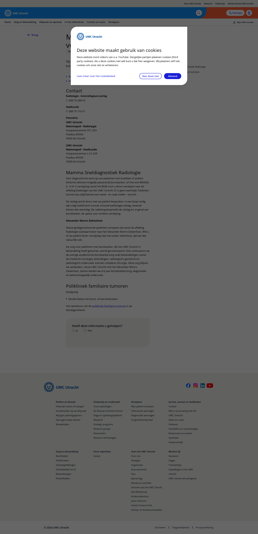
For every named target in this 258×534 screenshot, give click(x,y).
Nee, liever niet (150, 76)
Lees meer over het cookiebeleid (96, 76)
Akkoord (172, 76)
